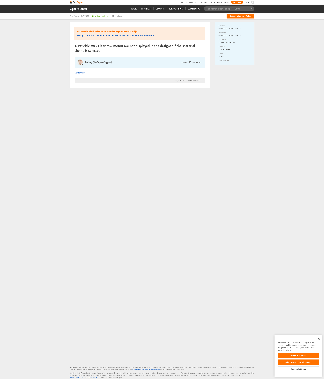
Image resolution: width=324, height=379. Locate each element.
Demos (226, 2)
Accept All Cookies (298, 355)
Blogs (213, 2)
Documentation (203, 2)
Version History (176, 8)
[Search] (251, 8)
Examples (160, 8)
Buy (182, 2)
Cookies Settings (298, 369)
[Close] (319, 339)
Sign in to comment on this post (188, 80)
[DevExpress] (77, 2)
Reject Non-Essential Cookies (298, 362)
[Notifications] (252, 2)
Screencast (80, 72)
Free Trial (237, 2)
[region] (298, 356)
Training (219, 2)
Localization (194, 8)
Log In (247, 2)
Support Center (190, 2)
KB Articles (146, 8)
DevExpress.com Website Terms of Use (146, 369)
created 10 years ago (191, 62)
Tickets (133, 8)
